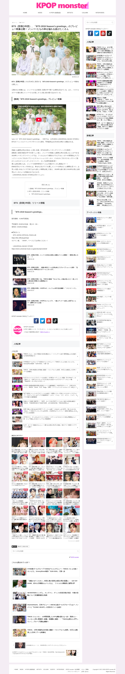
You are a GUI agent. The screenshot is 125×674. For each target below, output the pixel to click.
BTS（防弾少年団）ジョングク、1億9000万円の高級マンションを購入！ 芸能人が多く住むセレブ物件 (20, 451)
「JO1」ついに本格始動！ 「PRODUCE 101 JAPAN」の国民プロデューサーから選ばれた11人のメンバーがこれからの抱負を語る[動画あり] (20, 504)
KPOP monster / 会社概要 (73, 669)
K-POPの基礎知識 (30, 669)
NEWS (15, 546)
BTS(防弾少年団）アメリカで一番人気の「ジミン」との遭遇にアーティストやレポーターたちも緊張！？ (71, 485)
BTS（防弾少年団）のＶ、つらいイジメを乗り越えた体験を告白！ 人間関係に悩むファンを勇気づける (37, 468)
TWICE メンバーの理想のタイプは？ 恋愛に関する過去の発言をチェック (19, 519)
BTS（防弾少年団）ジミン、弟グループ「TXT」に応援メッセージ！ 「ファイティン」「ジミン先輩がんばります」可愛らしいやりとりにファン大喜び (71, 452)
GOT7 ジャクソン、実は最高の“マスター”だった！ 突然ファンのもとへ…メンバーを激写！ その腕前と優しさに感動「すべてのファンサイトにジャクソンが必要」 (71, 538)
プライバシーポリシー (74, 671)
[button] (77, 551)
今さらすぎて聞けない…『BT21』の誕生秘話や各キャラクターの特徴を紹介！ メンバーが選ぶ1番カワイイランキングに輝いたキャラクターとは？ (20, 469)
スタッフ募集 (85, 669)
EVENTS (52, 669)
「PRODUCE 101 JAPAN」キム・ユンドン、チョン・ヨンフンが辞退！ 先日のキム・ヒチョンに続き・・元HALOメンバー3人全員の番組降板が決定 (37, 504)
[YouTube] (49, 320)
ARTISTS (38, 669)
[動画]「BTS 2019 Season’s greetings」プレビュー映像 (47, 188)
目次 (43, 185)
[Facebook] (36, 320)
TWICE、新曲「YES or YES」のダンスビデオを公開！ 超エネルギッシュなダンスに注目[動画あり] (54, 485)
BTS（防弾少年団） (24, 546)
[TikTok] (55, 320)
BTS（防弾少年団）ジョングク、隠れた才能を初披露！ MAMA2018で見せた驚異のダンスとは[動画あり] (71, 502)
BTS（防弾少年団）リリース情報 (39, 191)
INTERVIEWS (60, 669)
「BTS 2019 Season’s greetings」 (40, 194)
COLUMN (45, 669)
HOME (16, 669)
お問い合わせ (84, 671)
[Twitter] (42, 320)
